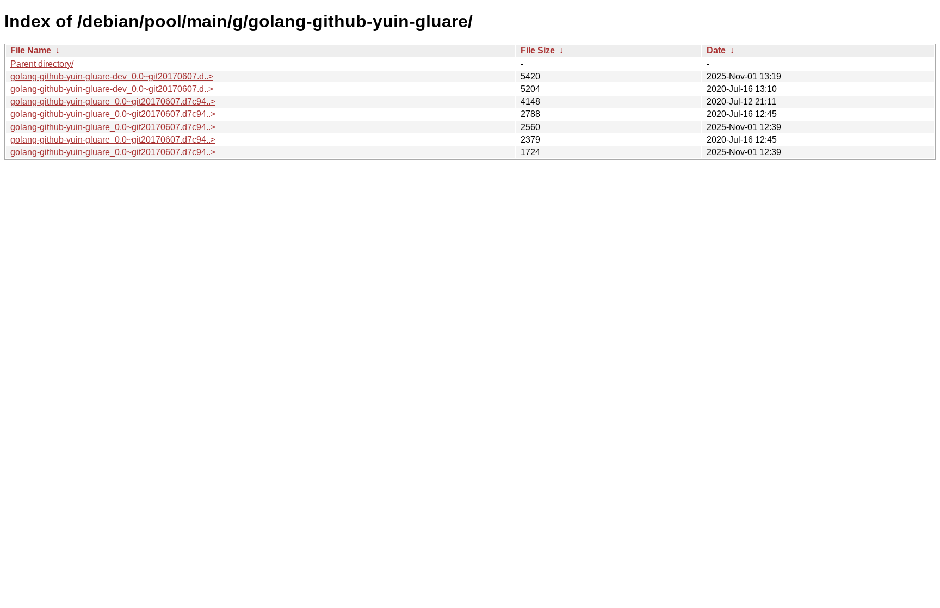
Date (716, 50)
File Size (538, 50)
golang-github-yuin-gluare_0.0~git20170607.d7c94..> (112, 101)
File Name (30, 50)
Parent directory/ (41, 64)
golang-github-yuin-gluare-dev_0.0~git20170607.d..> (111, 76)
